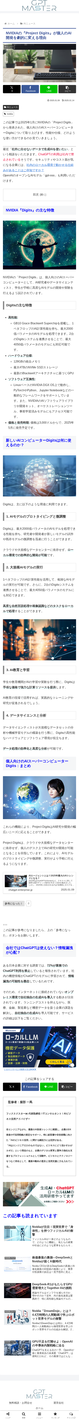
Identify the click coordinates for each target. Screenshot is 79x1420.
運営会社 (58, 1402)
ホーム (39, 1408)
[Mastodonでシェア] (30, 1101)
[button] (67, 89)
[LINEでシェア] (65, 1111)
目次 (36, 194)
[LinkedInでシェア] (39, 1121)
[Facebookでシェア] (13, 1111)
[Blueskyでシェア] (48, 1101)
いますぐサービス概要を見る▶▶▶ (20, 1069)
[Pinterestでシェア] (21, 1121)
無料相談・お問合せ (20, 1402)
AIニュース (12, 107)
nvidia (10, 114)
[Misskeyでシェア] (65, 1101)
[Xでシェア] (13, 1101)
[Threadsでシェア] (30, 1111)
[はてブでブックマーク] (48, 1111)
